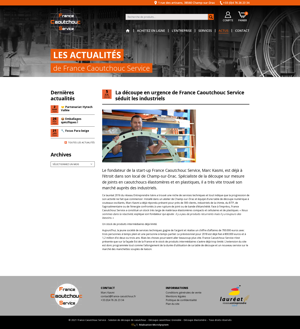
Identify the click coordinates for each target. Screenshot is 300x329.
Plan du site (172, 304)
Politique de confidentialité (181, 300)
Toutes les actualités (81, 142)
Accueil (127, 30)
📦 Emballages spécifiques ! (71, 120)
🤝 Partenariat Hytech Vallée (76, 108)
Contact (242, 30)
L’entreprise (182, 30)
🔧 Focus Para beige (75, 131)
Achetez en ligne (151, 30)
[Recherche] (211, 17)
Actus (223, 30)
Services (205, 30)
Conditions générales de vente (183, 292)
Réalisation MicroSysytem (153, 324)
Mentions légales (176, 296)
